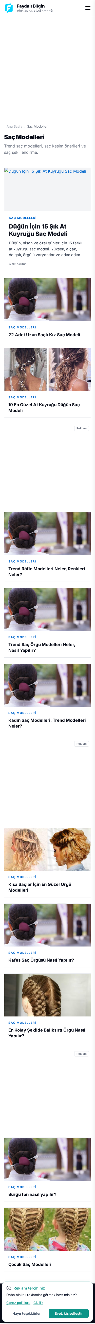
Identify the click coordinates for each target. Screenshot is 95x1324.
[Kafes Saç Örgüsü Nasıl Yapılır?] (47, 925)
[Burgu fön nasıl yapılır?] (47, 1159)
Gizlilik (38, 1303)
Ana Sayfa (14, 126)
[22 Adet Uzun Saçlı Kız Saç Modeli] (47, 299)
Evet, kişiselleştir (69, 1313)
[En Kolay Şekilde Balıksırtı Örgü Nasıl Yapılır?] (47, 995)
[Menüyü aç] (88, 8)
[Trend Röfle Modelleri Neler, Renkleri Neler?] (47, 533)
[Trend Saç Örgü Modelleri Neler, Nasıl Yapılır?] (47, 609)
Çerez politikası (18, 1303)
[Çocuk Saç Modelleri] (47, 1229)
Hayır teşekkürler (26, 1313)
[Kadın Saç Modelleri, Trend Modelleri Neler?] (47, 685)
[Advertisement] (47, 67)
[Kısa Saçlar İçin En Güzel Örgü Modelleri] (47, 849)
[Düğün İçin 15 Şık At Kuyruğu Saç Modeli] (47, 189)
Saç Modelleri (22, 218)
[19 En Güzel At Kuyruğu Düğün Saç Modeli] (47, 369)
